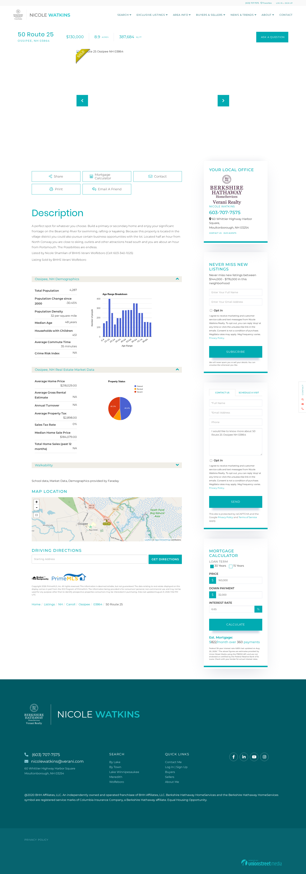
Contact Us (215, 233)
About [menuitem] (266, 14)
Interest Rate (220, 602)
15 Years (238, 565)
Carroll (70, 604)
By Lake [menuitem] (114, 762)
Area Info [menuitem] (180, 14)
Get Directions (165, 559)
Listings (49, 604)
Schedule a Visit (249, 392)
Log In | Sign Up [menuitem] (176, 767)
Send (235, 501)
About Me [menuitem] (172, 782)
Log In (279, 3)
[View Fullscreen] (36, 515)
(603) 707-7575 (252, 3)
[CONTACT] (272, 37)
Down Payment (221, 588)
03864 (97, 604)
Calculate (235, 624)
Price (213, 573)
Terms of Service (248, 517)
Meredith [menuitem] (115, 777)
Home (36, 604)
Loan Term (218, 561)
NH (60, 604)
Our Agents (229, 233)
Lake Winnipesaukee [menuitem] (124, 772)
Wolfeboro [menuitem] (116, 782)
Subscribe (235, 351)
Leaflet (148, 540)
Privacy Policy (216, 338)
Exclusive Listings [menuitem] (151, 14)
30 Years (220, 565)
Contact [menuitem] (286, 14)
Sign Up (289, 3)
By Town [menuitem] (115, 767)
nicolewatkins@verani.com (57, 761)
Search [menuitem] (123, 14)
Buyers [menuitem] (170, 772)
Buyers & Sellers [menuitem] (209, 14)
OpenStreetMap (162, 540)
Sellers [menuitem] (169, 777)
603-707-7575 (224, 212)
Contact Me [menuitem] (173, 762)
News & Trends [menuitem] (242, 14)
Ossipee (84, 604)
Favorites (267, 3)
